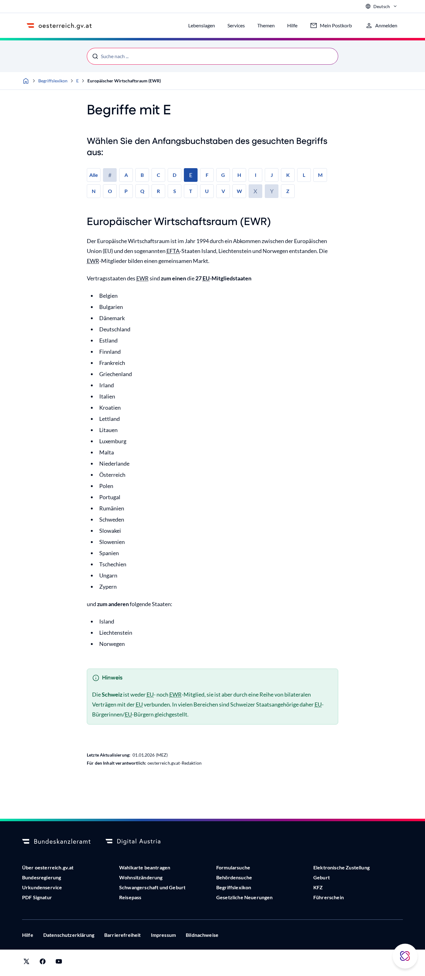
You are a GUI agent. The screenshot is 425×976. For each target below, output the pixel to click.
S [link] (174, 191)
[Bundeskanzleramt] (56, 842)
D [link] (174, 175)
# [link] (109, 175)
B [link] (142, 175)
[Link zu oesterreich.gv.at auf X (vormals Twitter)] (26, 963)
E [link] (190, 175)
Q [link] (142, 191)
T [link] (190, 191)
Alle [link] (93, 175)
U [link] (207, 191)
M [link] (320, 175)
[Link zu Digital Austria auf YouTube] (58, 963)
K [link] (288, 175)
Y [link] (271, 191)
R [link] (158, 191)
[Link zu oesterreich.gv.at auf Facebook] (42, 963)
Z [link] (287, 191)
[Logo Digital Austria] (139, 842)
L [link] (304, 175)
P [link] (126, 191)
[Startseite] (26, 81)
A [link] (126, 175)
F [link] (207, 175)
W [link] (239, 191)
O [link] (110, 191)
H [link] (239, 175)
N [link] (94, 191)
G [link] (223, 175)
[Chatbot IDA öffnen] (405, 956)
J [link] (272, 175)
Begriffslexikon (53, 80)
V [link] (223, 191)
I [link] (255, 175)
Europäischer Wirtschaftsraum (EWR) (124, 80)
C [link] (158, 175)
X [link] (255, 191)
